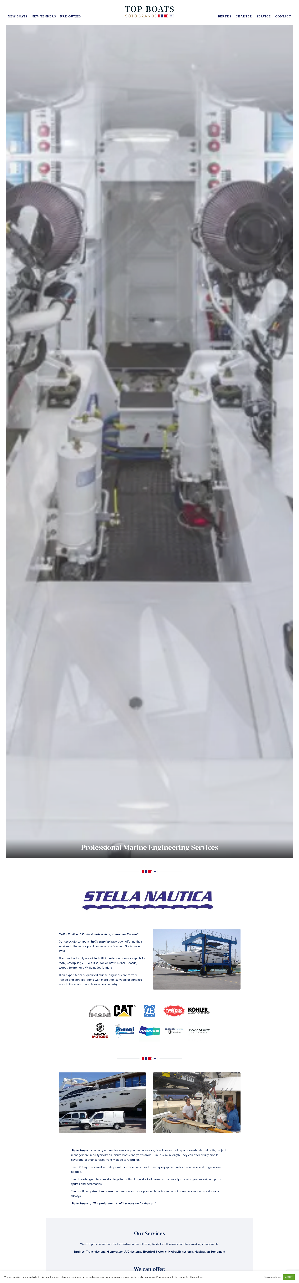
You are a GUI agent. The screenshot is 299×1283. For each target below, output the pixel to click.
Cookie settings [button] (272, 1277)
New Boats (17, 16)
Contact (283, 16)
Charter (244, 16)
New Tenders (44, 16)
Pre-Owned (70, 16)
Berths (224, 16)
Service (264, 16)
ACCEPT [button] (289, 1277)
